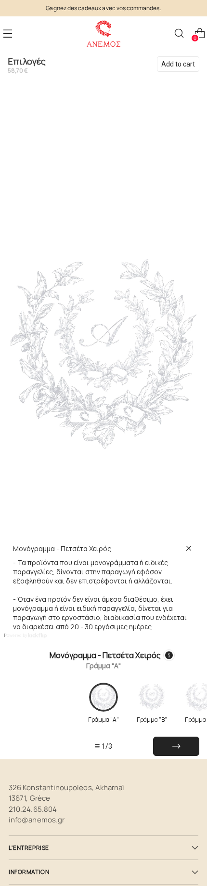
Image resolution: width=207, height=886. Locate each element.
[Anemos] (103, 33)
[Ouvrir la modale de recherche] (179, 33)
